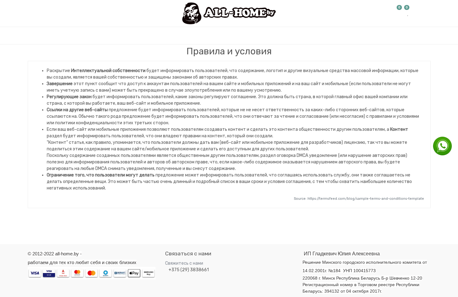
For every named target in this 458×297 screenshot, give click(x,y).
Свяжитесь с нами (184, 263)
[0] (399, 13)
